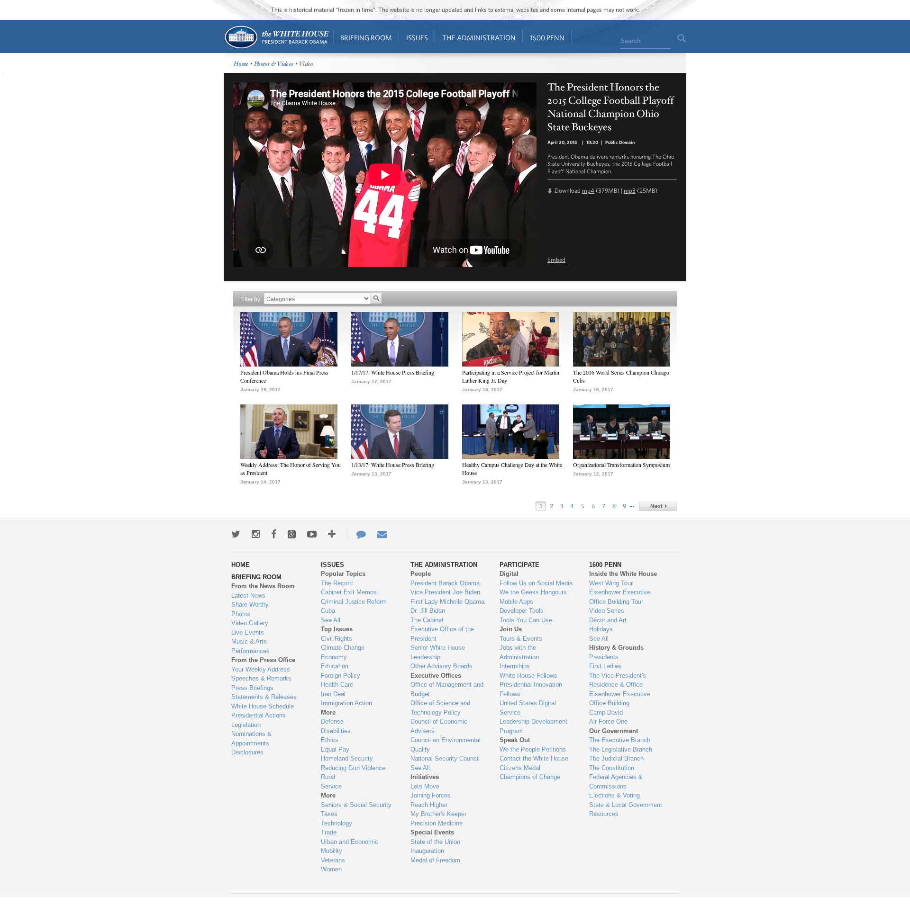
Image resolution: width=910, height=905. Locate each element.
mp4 (588, 190)
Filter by (250, 299)
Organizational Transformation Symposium (621, 464)
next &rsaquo (658, 506)
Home (276, 37)
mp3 (630, 190)
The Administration (479, 38)
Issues (417, 38)
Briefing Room (366, 38)
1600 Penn (547, 38)
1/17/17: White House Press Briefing (392, 372)
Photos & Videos (274, 64)
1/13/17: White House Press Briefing (392, 464)
